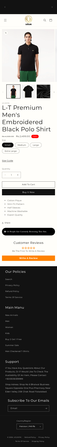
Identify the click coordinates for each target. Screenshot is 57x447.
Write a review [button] (28, 258)
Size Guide (7, 160)
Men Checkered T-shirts (17, 351)
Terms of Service (13, 297)
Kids (7, 333)
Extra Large (11, 151)
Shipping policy (38, 441)
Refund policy (30, 437)
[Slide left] (3, 92)
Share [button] (7, 223)
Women (9, 327)
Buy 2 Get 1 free (13, 339)
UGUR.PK (17, 437)
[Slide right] (54, 92)
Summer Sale (12, 345)
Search (8, 279)
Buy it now (28, 192)
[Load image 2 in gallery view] (28, 91)
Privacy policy (44, 437)
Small (8, 145)
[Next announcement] (52, 7)
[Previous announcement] (5, 7)
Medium (22, 145)
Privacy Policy (12, 285)
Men (7, 321)
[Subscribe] (46, 408)
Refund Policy (12, 291)
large (36, 145)
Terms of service (22, 441)
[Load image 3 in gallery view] (43, 91)
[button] (5, 20)
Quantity (6, 169)
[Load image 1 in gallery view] (13, 91)
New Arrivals (11, 315)
